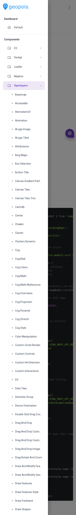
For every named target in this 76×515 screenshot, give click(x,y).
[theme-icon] (10, 27)
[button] (24, 48)
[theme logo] (16, 7)
